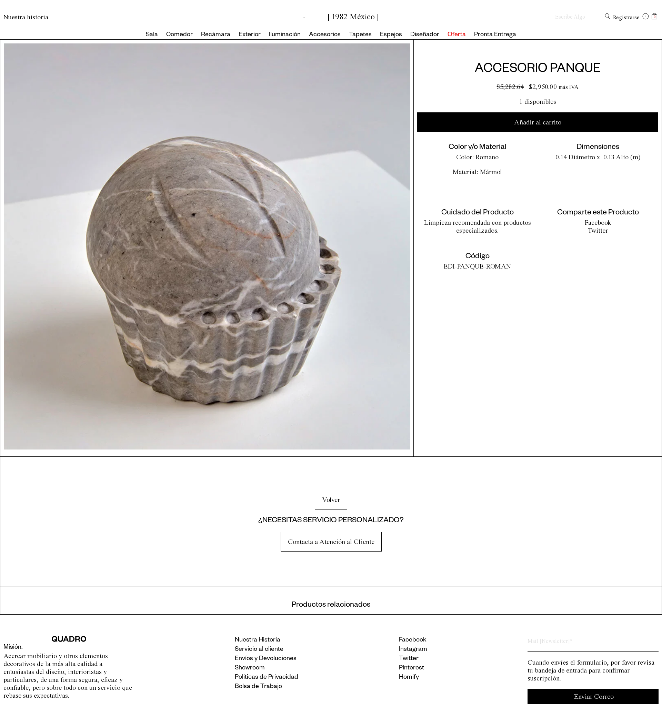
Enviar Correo (594, 696)
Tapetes (360, 35)
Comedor (179, 35)
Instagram (413, 649)
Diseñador (424, 35)
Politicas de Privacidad (266, 677)
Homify (409, 677)
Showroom (250, 668)
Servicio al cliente (259, 649)
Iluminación (285, 35)
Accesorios (325, 35)
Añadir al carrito (537, 122)
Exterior (250, 35)
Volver (331, 500)
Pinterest (411, 668)
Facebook (598, 222)
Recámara (215, 35)
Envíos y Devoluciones (266, 659)
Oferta (457, 35)
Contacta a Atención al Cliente (331, 542)
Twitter (598, 230)
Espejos (391, 35)
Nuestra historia (25, 17)
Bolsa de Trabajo (258, 687)
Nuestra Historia (257, 640)
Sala (152, 35)
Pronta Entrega (495, 35)
